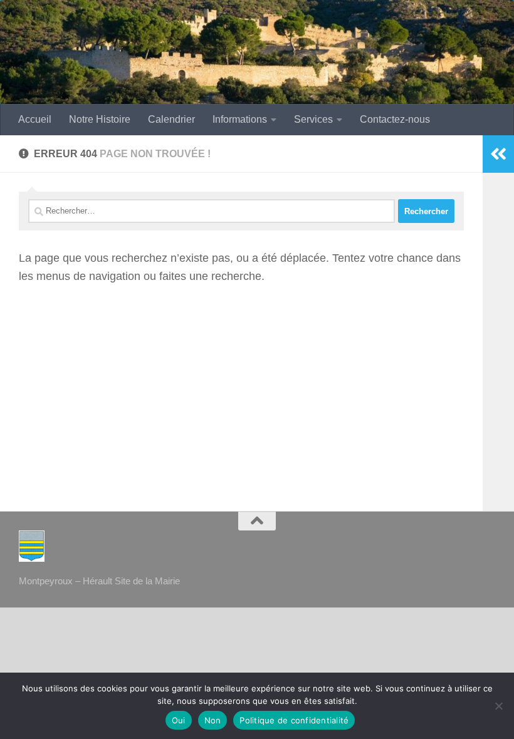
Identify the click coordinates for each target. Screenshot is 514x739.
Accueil (34, 119)
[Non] (498, 706)
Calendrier (171, 119)
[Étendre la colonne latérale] (498, 154)
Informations (239, 119)
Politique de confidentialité (294, 720)
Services (313, 119)
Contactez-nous (395, 119)
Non (212, 720)
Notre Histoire (99, 119)
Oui (179, 720)
